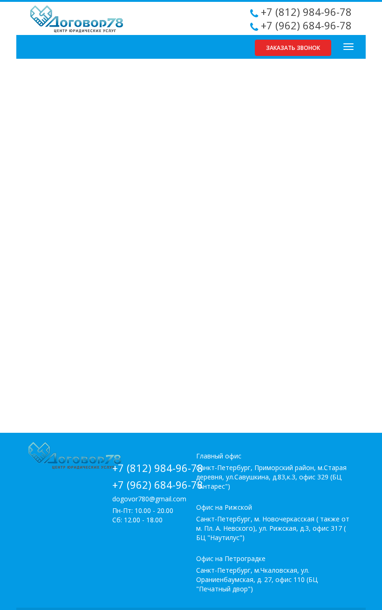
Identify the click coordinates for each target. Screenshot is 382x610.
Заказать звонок (293, 48)
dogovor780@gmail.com (149, 498)
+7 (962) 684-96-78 (306, 25)
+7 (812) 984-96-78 (306, 12)
